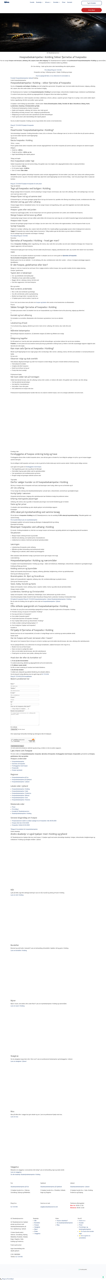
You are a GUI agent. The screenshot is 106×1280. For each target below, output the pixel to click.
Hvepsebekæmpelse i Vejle (20, 791)
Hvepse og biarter (17, 770)
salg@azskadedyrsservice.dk (49, 1207)
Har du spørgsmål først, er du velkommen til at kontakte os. (53, 76)
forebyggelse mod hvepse (33, 466)
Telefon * (13, 688)
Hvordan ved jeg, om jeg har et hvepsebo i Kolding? (27, 611)
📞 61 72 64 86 (92, 3)
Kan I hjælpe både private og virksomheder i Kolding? (27, 620)
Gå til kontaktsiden (26, 676)
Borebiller (37, 1223)
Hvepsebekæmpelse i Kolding (21, 789)
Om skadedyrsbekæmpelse (65, 1223)
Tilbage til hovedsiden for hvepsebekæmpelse (24, 829)
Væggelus (37, 1233)
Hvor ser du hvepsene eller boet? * (21, 706)
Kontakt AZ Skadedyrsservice (20, 811)
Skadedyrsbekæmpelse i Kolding (61, 599)
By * (12, 702)
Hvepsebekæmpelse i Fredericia (21, 793)
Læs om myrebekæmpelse (29, 520)
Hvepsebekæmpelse (22, 78)
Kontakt (69, 2)
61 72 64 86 (45, 674)
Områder (56, 2)
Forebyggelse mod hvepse (20, 766)
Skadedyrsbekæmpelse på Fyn (20, 1186)
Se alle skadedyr (15, 1174)
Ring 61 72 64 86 (56, 70)
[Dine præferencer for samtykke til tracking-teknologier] (103, 1277)
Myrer (36, 1229)
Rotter (36, 1231)
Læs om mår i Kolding (17, 895)
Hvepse (36, 1225)
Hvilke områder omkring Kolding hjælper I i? (25, 623)
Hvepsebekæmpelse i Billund (20, 795)
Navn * (13, 684)
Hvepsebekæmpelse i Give (20, 797)
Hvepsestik (15, 768)
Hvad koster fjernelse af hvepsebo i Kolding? (25, 618)
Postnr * (13, 697)
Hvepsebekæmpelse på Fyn (20, 777)
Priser (63, 2)
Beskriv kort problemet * (18, 711)
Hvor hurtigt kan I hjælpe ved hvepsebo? (24, 625)
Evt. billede (14, 727)
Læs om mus (14, 1116)
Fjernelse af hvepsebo (18, 763)
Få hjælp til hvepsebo (27, 125)
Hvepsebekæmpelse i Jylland (42, 599)
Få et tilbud (48, 70)
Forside (32, 2)
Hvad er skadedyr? (62, 1220)
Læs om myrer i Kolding (18, 1006)
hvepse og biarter (41, 302)
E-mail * (13, 693)
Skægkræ (37, 1227)
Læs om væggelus (16, 1172)
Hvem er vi (82, 1220)
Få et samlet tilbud (16, 520)
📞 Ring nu (3, 1279)
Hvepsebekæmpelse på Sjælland (22, 779)
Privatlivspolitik (83, 1269)
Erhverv (47, 2)
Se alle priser (38, 183)
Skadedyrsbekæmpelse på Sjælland (51, 1186)
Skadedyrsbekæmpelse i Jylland (79, 1186)
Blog (58, 1225)
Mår (35, 1220)
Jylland (31, 78)
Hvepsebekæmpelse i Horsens (21, 800)
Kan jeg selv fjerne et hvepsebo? (21, 614)
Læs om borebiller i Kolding (19, 950)
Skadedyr (39, 2)
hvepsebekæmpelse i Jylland (51, 601)
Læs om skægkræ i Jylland (18, 1061)
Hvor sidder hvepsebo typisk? (20, 616)
